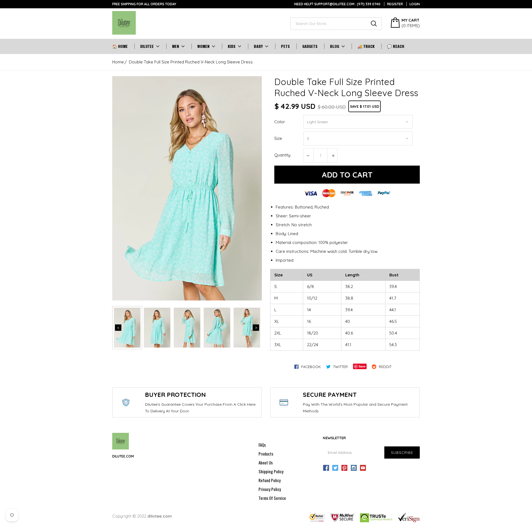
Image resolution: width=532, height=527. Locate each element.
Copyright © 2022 (142, 516)
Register (395, 4)
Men (175, 46)
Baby (258, 46)
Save (362, 366)
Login (415, 4)
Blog (334, 46)
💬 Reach (395, 46)
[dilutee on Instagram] (354, 468)
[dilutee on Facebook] (326, 468)
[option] (187, 188)
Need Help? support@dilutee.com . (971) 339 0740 (337, 4)
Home (118, 62)
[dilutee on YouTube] (363, 468)
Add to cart (347, 174)
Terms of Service (272, 498)
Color (279, 121)
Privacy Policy (270, 489)
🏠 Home (120, 46)
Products (266, 454)
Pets (285, 46)
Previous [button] (118, 328)
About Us (266, 462)
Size (278, 138)
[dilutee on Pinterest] (344, 468)
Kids (232, 46)
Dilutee (147, 46)
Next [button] (256, 328)
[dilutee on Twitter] (335, 468)
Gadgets (310, 46)
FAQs (262, 445)
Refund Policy (270, 480)
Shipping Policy (271, 471)
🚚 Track (366, 46)
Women (203, 46)
